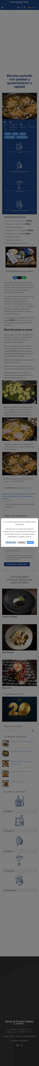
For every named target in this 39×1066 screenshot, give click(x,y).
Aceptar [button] (30, 542)
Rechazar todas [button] (10, 542)
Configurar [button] (22, 542)
